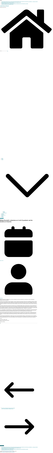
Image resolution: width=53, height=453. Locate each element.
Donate (2, 216)
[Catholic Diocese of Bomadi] (26, 49)
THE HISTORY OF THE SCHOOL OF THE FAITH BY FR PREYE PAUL (11, 2)
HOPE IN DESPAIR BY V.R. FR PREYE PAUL (8, 448)
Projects (2, 215)
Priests (4, 212)
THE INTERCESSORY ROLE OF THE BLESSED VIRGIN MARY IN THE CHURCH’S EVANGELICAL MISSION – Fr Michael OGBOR (20, 1)
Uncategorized (2, 218)
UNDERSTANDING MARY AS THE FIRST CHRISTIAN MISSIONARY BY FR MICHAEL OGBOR (15, 3)
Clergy (2, 159)
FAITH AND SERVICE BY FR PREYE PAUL (8, 4)
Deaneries (3, 214)
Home (2, 158)
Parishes (3, 213)
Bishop (4, 211)
